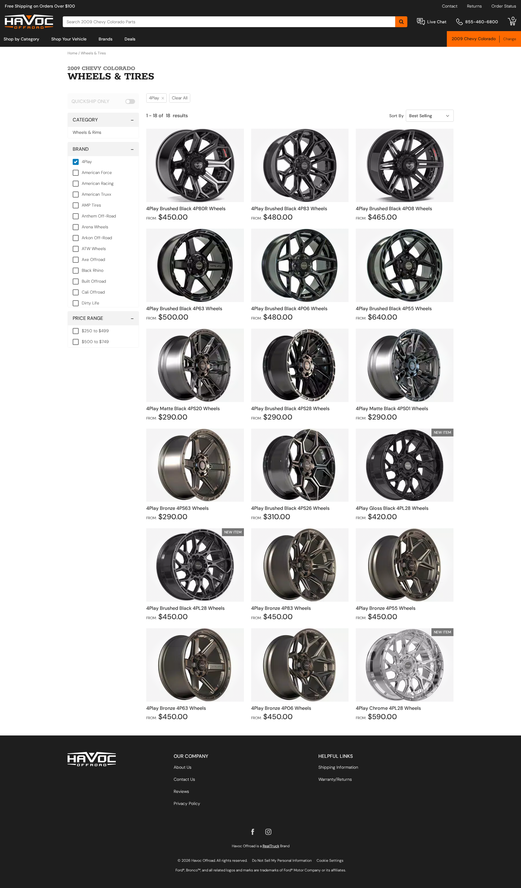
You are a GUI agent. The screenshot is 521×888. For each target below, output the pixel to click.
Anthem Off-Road (99, 216)
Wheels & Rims (87, 132)
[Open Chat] (421, 21)
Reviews (181, 791)
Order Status (503, 6)
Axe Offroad (93, 259)
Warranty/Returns (335, 779)
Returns (474, 6)
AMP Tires (91, 205)
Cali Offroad (93, 292)
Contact (449, 6)
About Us (182, 767)
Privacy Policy (187, 803)
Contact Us (184, 779)
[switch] (103, 101)
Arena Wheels (95, 227)
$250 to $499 (95, 330)
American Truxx (96, 194)
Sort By (396, 115)
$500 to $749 (95, 341)
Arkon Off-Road (97, 237)
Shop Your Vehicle (69, 39)
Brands (105, 39)
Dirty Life (90, 303)
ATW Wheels (94, 248)
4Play (87, 161)
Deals (130, 39)
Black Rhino (92, 270)
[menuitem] (21, 39)
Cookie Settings (330, 860)
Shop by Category (21, 39)
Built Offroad (94, 281)
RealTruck (271, 846)
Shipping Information (338, 767)
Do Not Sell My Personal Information (282, 860)
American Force (97, 172)
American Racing (98, 183)
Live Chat (437, 22)
